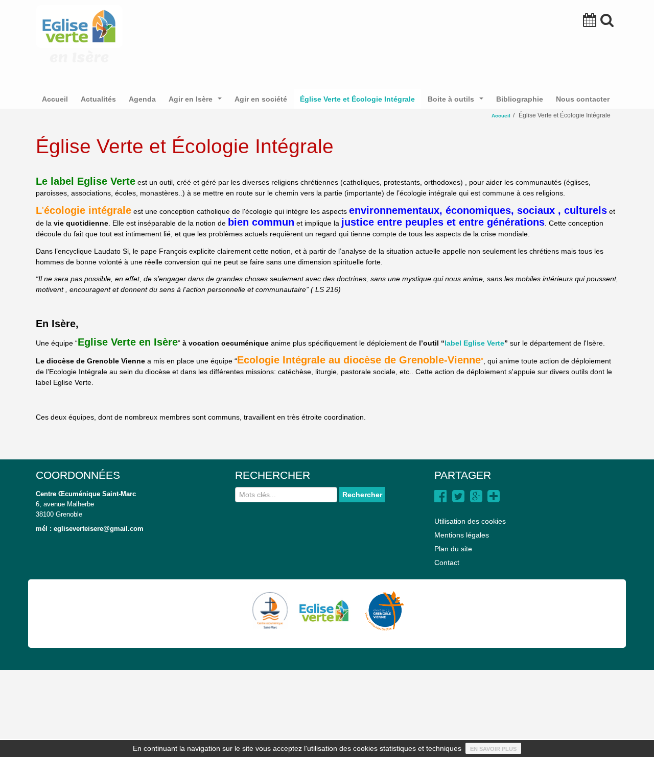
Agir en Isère (197, 102)
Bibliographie (519, 99)
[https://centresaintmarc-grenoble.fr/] (270, 610)
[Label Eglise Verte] (323, 610)
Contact (446, 562)
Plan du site (453, 549)
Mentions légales (461, 535)
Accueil (55, 99)
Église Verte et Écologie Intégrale (357, 99)
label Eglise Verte (474, 343)
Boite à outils (457, 102)
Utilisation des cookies (470, 521)
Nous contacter (583, 99)
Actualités (98, 99)
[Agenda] (589, 22)
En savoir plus (493, 749)
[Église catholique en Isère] (381, 610)
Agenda (142, 99)
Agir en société (261, 99)
